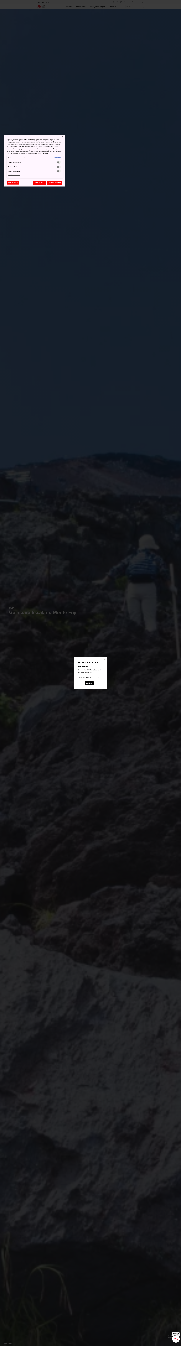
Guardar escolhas (13, 182)
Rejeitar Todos (39, 182)
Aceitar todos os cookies (54, 182)
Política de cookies (43, 153)
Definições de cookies (14, 175)
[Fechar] (63, 137)
